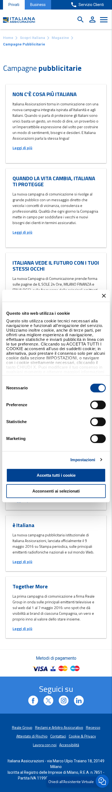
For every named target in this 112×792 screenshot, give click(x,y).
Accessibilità (69, 745)
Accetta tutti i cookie (56, 475)
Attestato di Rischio (32, 736)
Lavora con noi (45, 745)
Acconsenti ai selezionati (56, 491)
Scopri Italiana (32, 38)
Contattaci (58, 736)
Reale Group (22, 727)
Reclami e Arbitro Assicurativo (59, 727)
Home (8, 38)
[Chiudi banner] (104, 296)
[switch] (98, 404)
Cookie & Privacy (82, 736)
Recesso (93, 727)
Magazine (60, 38)
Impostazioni (82, 459)
